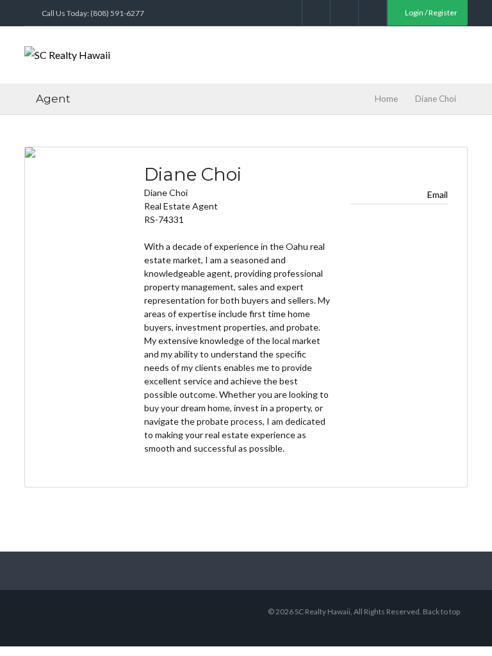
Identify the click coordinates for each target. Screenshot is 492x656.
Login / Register (430, 12)
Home (386, 99)
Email (437, 194)
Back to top (441, 611)
